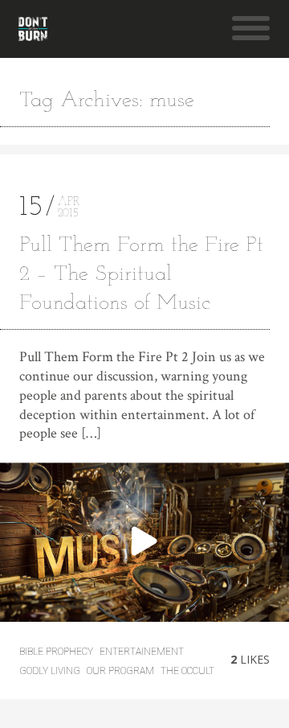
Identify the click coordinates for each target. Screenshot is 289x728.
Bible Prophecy (56, 651)
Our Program (120, 671)
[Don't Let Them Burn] (32, 29)
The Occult (187, 671)
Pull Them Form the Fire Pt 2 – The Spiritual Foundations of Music (141, 275)
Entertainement (142, 651)
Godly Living (49, 671)
